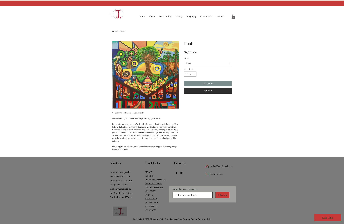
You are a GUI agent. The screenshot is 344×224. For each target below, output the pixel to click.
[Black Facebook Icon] (176, 173)
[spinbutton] (190, 74)
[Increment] (194, 74)
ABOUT (149, 176)
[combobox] (208, 63)
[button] (165, 16)
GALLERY (150, 191)
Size (186, 58)
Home (115, 31)
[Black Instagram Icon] (181, 173)
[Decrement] (186, 74)
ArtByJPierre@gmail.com (221, 166)
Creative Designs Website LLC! (197, 219)
